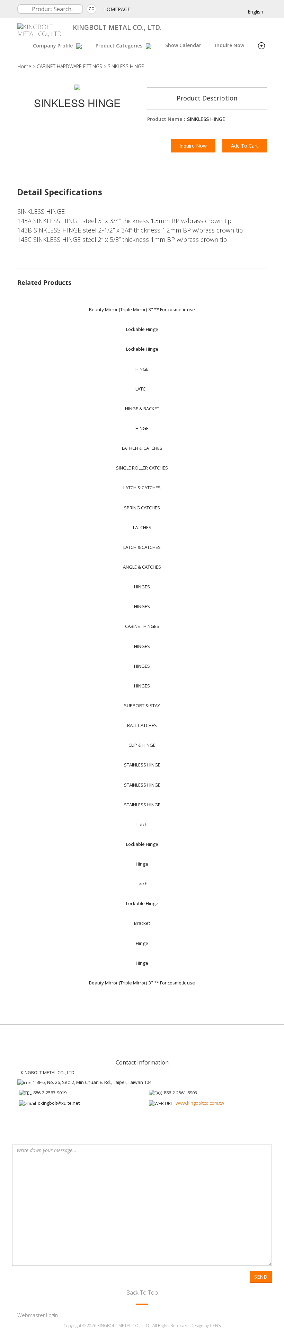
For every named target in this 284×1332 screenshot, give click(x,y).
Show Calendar (183, 45)
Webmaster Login (37, 1315)
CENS (215, 1326)
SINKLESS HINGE (126, 66)
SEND (260, 1276)
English (255, 11)
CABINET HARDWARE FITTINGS (69, 66)
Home (24, 66)
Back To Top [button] (142, 1292)
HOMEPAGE (116, 9)
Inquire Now (229, 45)
